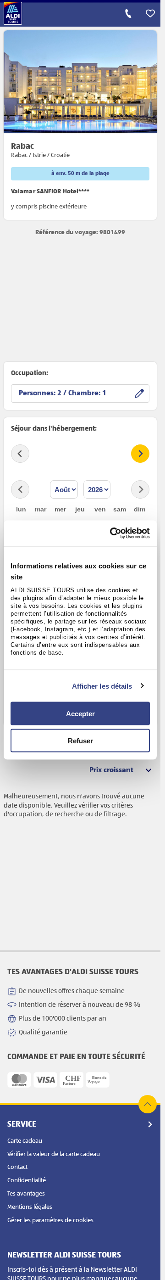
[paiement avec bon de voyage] (98, 1080)
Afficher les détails (102, 686)
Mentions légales (29, 1207)
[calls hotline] (128, 13)
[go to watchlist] (150, 13)
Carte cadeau (24, 1141)
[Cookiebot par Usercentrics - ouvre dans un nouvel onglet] (112, 533)
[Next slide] (140, 453)
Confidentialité (26, 1180)
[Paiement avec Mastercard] (19, 1080)
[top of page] (147, 1104)
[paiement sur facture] (71, 1080)
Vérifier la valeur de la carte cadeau (53, 1154)
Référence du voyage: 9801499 (80, 232)
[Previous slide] (20, 453)
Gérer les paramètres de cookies (50, 1220)
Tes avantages (26, 1193)
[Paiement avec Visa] (45, 1080)
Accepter (80, 714)
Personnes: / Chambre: (60, 393)
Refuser (80, 740)
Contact (17, 1167)
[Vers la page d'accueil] (13, 13)
